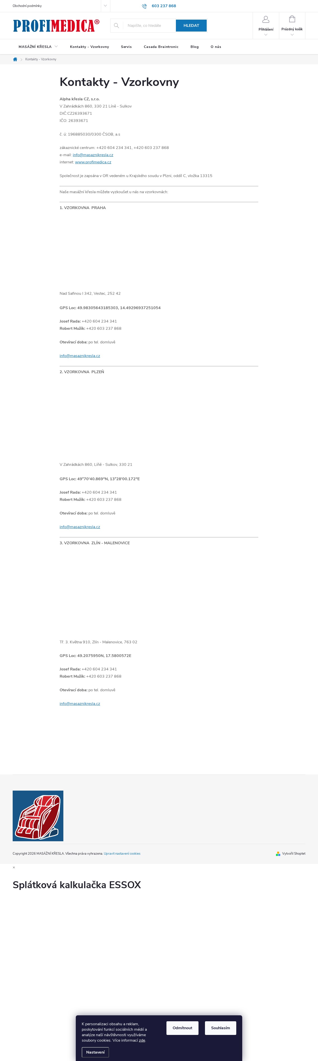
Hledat (191, 25)
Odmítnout (182, 1028)
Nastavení (95, 1052)
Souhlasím (220, 1028)
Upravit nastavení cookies (122, 853)
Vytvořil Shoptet (293, 853)
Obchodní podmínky (27, 6)
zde (142, 1040)
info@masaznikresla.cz (93, 155)
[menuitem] (38, 47)
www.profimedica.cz (93, 162)
